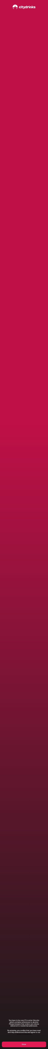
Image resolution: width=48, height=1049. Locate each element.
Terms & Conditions (24, 1034)
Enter (24, 1044)
